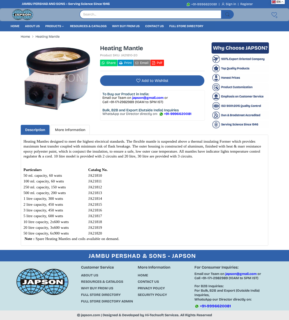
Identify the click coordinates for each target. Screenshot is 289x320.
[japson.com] (22, 14)
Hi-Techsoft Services (162, 315)
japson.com (90, 315)
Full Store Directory (101, 295)
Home (143, 275)
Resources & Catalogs (102, 282)
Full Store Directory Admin (107, 301)
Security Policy (152, 295)
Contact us (148, 282)
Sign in (231, 4)
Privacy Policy (151, 288)
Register (246, 4)
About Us (89, 275)
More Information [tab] (70, 130)
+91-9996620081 (203, 4)
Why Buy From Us (97, 288)
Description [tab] (35, 130)
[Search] (227, 14)
